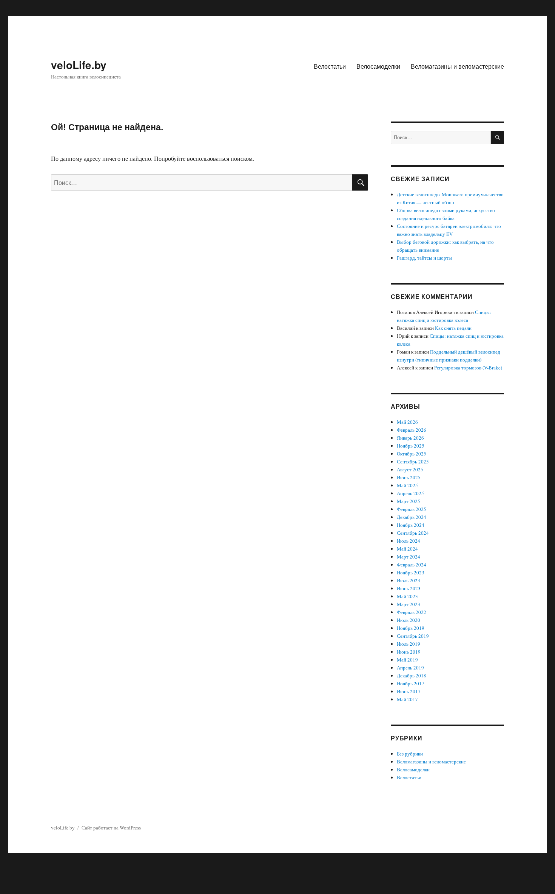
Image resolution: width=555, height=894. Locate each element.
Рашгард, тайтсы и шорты (424, 257)
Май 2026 (407, 422)
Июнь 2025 (409, 477)
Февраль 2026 (411, 429)
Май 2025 (407, 485)
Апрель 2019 (410, 667)
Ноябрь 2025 (410, 445)
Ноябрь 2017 (410, 683)
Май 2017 (407, 699)
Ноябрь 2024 (410, 525)
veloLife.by (78, 64)
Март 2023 (408, 604)
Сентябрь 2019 (413, 635)
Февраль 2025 (411, 509)
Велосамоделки (378, 66)
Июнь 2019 (409, 651)
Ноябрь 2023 (410, 572)
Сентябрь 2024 (413, 532)
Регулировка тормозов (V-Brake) (468, 367)
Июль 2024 (408, 540)
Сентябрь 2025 (413, 461)
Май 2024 (407, 548)
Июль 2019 (408, 643)
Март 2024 (408, 556)
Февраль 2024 (411, 564)
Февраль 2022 (411, 612)
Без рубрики (410, 753)
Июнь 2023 (409, 588)
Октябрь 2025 (411, 453)
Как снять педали (453, 328)
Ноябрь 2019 (410, 628)
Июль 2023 (408, 580)
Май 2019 (407, 659)
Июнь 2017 (409, 691)
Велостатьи (330, 66)
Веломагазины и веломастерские (457, 66)
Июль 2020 (408, 620)
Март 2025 (408, 501)
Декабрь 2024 (411, 517)
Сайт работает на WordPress (111, 827)
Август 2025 (410, 469)
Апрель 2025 (410, 493)
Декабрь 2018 (411, 675)
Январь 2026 (410, 437)
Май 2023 (407, 596)
